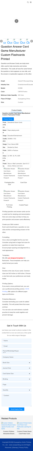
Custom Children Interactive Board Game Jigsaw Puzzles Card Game (8, 433)
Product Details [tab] (17, 110)
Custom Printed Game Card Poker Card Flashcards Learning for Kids (24, 433)
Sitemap (15, 447)
